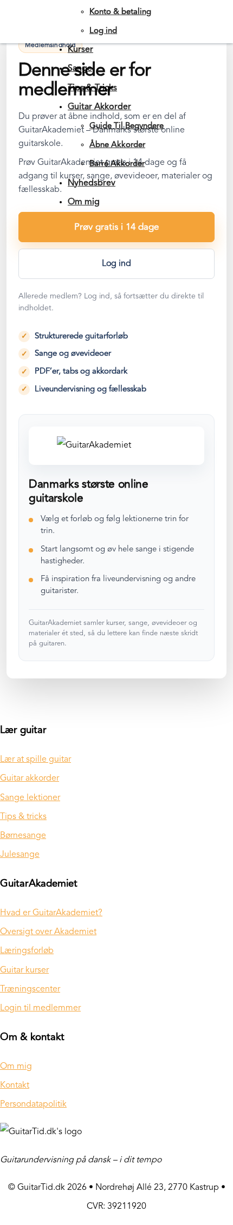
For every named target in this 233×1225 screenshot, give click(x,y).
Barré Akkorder (117, 164)
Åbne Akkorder (117, 145)
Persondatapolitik (33, 1104)
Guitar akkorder (29, 778)
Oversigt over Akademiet (48, 932)
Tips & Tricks (92, 88)
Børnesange (23, 835)
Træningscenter (30, 989)
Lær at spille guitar (35, 759)
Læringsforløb (27, 951)
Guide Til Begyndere (126, 126)
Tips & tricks (23, 817)
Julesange (20, 854)
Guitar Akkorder (99, 107)
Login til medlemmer (40, 1008)
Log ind (103, 31)
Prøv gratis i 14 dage (116, 227)
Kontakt (14, 1085)
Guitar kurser (24, 970)
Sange (80, 68)
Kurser (80, 49)
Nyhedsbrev (91, 183)
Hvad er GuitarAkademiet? (51, 913)
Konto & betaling (120, 12)
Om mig (84, 202)
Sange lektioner (30, 798)
